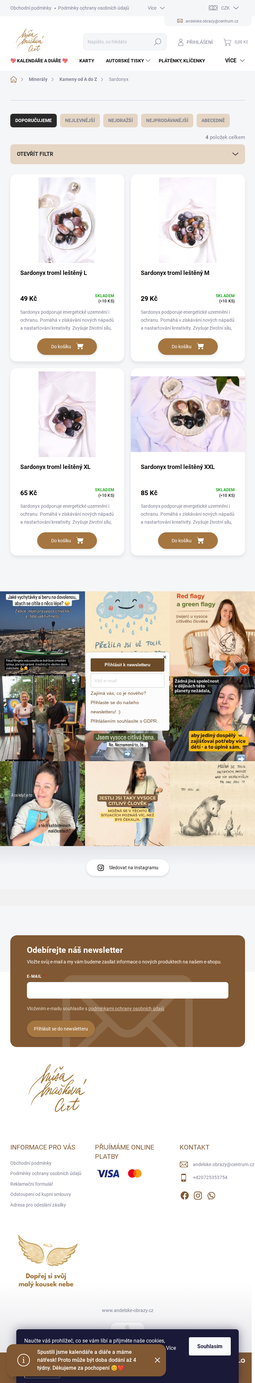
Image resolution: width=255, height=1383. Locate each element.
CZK (225, 8)
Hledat (157, 41)
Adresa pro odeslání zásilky (38, 1205)
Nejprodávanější (167, 120)
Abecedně (213, 120)
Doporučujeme (33, 120)
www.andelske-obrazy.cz (127, 1310)
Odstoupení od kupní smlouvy (40, 1194)
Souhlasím (209, 1346)
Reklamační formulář (31, 1184)
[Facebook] (185, 1194)
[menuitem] (41, 61)
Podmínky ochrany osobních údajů (93, 8)
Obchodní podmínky (30, 8)
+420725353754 (210, 1177)
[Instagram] (198, 1194)
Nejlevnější (80, 120)
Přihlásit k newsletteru (127, 664)
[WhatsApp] (211, 1194)
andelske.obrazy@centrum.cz (223, 1164)
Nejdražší (120, 120)
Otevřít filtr (35, 154)
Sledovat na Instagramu (133, 867)
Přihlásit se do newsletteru (61, 1028)
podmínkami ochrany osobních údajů (126, 1008)
